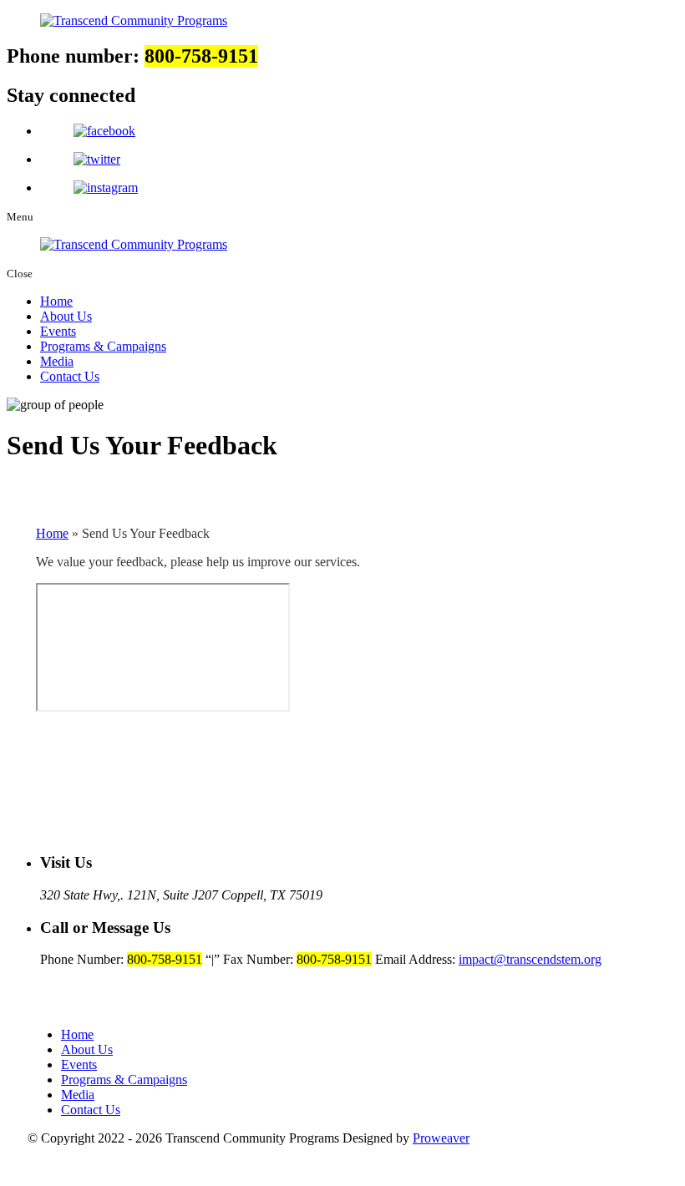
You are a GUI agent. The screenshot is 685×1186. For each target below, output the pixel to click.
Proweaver (441, 1138)
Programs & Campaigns (103, 346)
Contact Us (69, 376)
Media (57, 361)
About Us (66, 316)
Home (56, 301)
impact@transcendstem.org (530, 959)
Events (58, 331)
